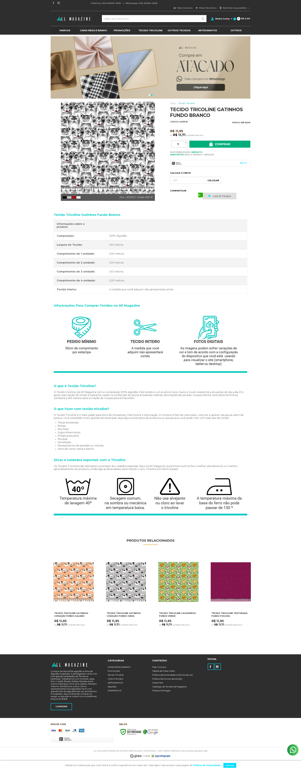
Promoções (114, 671)
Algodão (112, 686)
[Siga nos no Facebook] (53, 3)
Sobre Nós (157, 682)
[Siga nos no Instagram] (58, 3)
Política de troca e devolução (167, 679)
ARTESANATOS (115, 682)
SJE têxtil (245, 122)
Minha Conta (222, 18)
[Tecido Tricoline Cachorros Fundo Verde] (178, 599)
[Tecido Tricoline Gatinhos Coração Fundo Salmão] (73, 599)
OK (213, 180)
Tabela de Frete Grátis (163, 671)
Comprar (222, 144)
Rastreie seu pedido (234, 8)
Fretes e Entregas (161, 690)
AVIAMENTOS (114, 690)
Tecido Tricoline (186, 103)
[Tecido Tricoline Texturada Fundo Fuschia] (230, 599)
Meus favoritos (207, 8)
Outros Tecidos (115, 679)
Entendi (230, 765)
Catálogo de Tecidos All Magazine (169, 686)
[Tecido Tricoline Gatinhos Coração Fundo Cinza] (126, 599)
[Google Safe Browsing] (150, 731)
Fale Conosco (184, 8)
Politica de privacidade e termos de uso (172, 675)
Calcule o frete (180, 173)
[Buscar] (202, 18)
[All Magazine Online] (74, 18)
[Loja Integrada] (160, 756)
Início (173, 103)
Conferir (61, 706)
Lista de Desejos (221, 196)
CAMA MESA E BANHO (119, 667)
